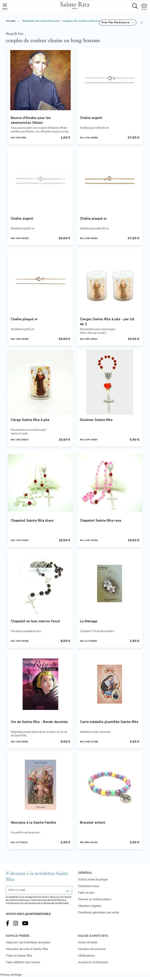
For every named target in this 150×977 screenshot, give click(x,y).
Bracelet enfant (92, 822)
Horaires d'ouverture (92, 949)
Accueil (10, 21)
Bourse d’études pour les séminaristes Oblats (31, 120)
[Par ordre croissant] (141, 22)
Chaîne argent (91, 118)
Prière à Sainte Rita (19, 955)
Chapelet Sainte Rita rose (100, 520)
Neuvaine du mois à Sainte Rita (27, 949)
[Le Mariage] (109, 583)
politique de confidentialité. (56, 903)
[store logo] (75, 5)
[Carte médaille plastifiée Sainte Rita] (109, 684)
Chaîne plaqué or (93, 218)
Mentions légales (89, 906)
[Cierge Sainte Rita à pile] (40, 382)
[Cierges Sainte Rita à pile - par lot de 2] (109, 281)
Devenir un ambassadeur (94, 899)
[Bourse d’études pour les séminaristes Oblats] (40, 80)
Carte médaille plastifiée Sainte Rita (109, 722)
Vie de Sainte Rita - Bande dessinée (39, 722)
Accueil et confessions (93, 962)
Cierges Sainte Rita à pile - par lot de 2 (107, 321)
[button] (117, 22)
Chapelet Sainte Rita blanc (32, 520)
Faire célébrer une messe (23, 962)
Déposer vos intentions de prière (28, 942)
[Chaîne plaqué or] (109, 180)
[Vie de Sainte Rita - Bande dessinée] (40, 684)
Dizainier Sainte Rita (96, 420)
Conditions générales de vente (98, 912)
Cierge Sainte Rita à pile (30, 420)
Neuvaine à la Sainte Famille (33, 822)
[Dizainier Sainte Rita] (109, 382)
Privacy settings (11, 975)
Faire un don (86, 893)
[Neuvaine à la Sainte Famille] (40, 784)
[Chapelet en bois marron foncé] (40, 583)
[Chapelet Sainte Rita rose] (109, 482)
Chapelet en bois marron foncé (35, 621)
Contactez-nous (88, 886)
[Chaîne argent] (109, 80)
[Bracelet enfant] (109, 784)
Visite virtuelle (87, 942)
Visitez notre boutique (93, 879)
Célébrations (86, 955)
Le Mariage (88, 621)
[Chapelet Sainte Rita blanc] (40, 482)
